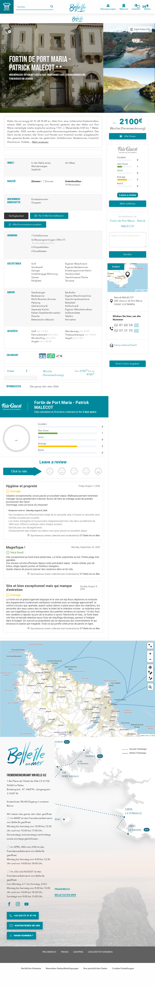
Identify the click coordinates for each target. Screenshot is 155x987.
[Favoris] (138, 7)
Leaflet (138, 290)
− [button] (150, 659)
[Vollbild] (150, 645)
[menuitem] (77, 7)
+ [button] (150, 654)
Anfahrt (116, 266)
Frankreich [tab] (62, 889)
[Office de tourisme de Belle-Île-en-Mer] (26, 753)
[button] (145, 6)
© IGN (144, 290)
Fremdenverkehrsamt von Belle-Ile (26, 775)
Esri (147, 735)
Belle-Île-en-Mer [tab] (65, 895)
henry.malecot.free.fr (125, 345)
